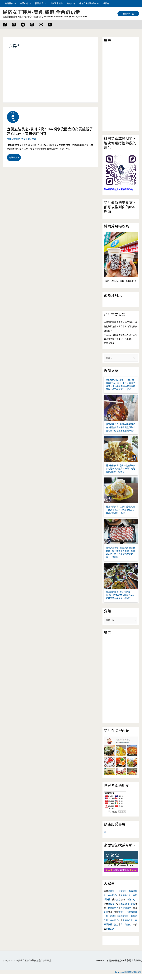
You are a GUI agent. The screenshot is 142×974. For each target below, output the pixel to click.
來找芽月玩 (113, 295)
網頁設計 (110, 928)
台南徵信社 (126, 895)
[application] (14, 3)
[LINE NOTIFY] (32, 24)
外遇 (106, 912)
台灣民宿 (16, 139)
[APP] (50, 24)
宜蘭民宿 (25, 139)
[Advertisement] (50, 78)
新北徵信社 (111, 916)
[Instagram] (14, 24)
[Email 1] (41, 24)
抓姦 (118, 899)
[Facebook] (5, 24)
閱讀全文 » (14, 158)
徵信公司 (131, 899)
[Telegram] (23, 24)
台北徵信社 (121, 891)
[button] (138, 3)
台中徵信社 (113, 895)
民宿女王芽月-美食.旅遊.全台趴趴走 (41, 12)
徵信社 (111, 891)
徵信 (133, 903)
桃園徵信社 (123, 916)
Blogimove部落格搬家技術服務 (128, 972)
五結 (9, 139)
